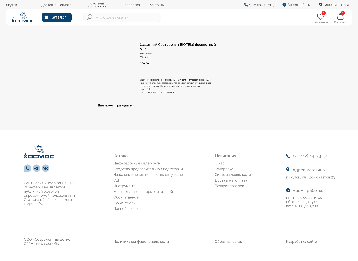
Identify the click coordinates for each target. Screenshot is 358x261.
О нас (219, 163)
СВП (117, 180)
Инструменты (125, 186)
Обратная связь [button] (228, 241)
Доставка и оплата (231, 180)
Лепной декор (125, 209)
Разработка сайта (301, 241)
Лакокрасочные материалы (137, 163)
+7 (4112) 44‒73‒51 (262, 5)
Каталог (58, 17)
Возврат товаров (229, 186)
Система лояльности (233, 174)
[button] (299, 5)
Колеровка (224, 169)
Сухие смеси (124, 203)
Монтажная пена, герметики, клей (143, 192)
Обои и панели (126, 197)
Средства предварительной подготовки (148, 169)
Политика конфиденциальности (141, 241)
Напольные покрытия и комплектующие (148, 174)
